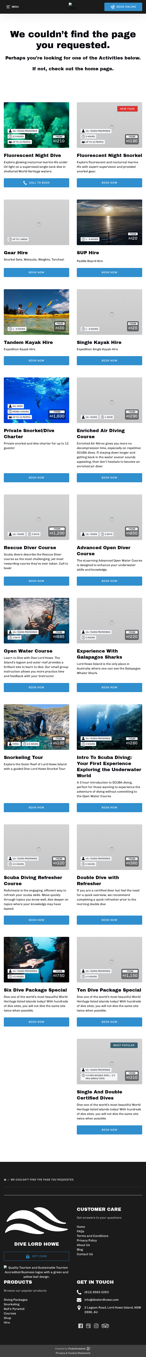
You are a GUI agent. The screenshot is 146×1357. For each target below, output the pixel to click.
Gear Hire (16, 252)
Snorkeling (11, 1304)
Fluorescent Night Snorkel (109, 155)
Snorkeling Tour (23, 757)
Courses (10, 1313)
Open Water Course (28, 651)
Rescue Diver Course (30, 547)
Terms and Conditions (92, 1236)
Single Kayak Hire (99, 342)
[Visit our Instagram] (96, 1326)
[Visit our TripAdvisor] (105, 1326)
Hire (7, 1322)
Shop (7, 1318)
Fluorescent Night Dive (32, 155)
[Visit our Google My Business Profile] (88, 1326)
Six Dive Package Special (35, 990)
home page (98, 68)
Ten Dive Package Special (109, 990)
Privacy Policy (87, 1240)
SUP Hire (88, 252)
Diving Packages (16, 1300)
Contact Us (85, 1254)
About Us (83, 1245)
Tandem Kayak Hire (28, 342)
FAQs (80, 1231)
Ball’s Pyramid (14, 1309)
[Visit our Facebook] (80, 1326)
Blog (80, 1249)
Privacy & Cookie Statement (73, 1353)
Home (81, 1227)
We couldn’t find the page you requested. (43, 1179)
